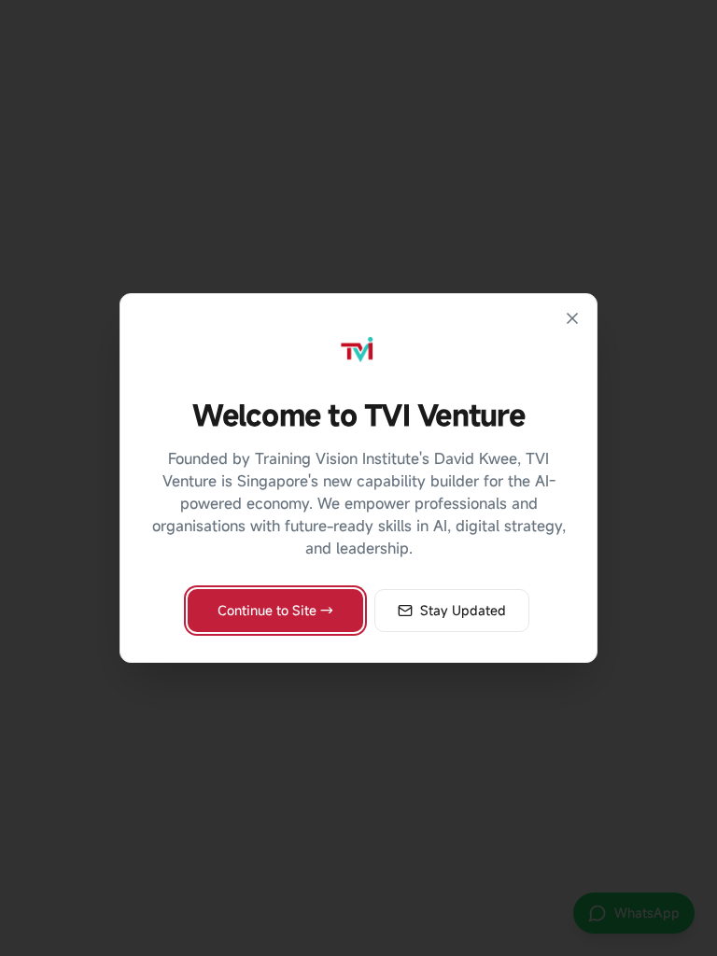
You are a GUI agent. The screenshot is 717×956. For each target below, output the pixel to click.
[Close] (572, 318)
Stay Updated (463, 610)
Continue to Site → (275, 610)
